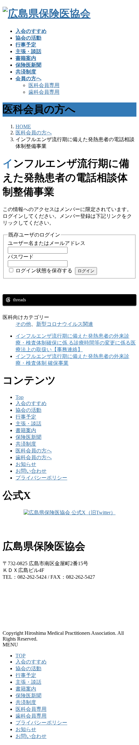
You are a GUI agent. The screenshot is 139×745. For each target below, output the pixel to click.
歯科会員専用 (43, 92)
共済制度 (26, 444)
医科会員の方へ (34, 450)
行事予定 (26, 417)
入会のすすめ (31, 403)
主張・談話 (28, 423)
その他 (23, 324)
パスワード (21, 256)
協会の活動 (28, 410)
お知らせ (26, 464)
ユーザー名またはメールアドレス (46, 243)
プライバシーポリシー (41, 477)
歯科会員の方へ (34, 457)
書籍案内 (26, 430)
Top (20, 397)
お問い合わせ (31, 471)
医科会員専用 (43, 85)
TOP (21, 655)
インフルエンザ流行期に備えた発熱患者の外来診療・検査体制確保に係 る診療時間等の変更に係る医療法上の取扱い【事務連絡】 (76, 342)
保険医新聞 (28, 437)
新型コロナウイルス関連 (64, 324)
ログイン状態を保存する (44, 270)
